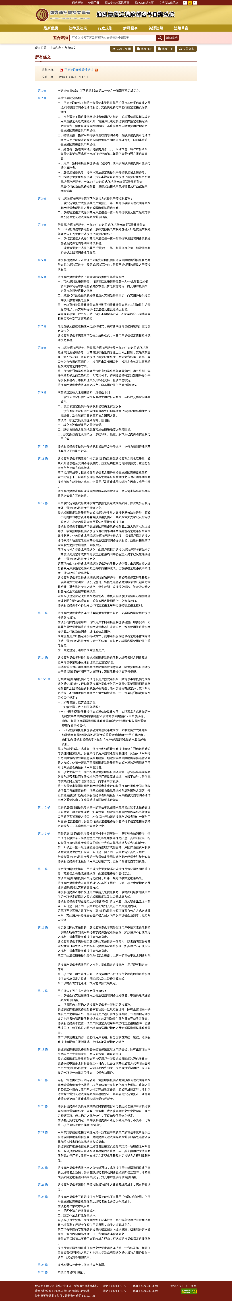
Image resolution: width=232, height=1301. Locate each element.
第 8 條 (42, 347)
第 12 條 (43, 503)
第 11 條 (43, 458)
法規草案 (181, 28)
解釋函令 (130, 28)
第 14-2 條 (44, 807)
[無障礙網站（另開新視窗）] (189, 1291)
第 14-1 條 (44, 679)
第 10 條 (43, 446)
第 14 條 (43, 657)
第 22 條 (43, 1167)
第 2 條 (42, 98)
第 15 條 (43, 868)
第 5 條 (42, 260)
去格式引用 (123, 48)
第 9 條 (42, 392)
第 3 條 (42, 198)
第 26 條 (43, 1272)
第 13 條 (43, 612)
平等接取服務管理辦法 (76, 69)
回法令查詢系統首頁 (117, 2)
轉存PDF (146, 48)
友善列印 (188, 48)
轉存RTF (167, 48)
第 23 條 (43, 1184)
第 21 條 (43, 1132)
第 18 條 (43, 1049)
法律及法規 (78, 28)
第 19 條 (43, 1080)
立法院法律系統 (168, 2)
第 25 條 (43, 1264)
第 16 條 (43, 927)
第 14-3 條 (44, 833)
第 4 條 (42, 224)
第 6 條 (42, 276)
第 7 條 (42, 326)
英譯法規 (156, 28)
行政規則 (105, 28)
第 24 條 (43, 1196)
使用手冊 (93, 2)
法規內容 (55, 47)
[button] (185, 2)
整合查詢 (60, 38)
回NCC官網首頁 (144, 2)
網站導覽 (77, 2)
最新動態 (51, 28)
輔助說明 (172, 37)
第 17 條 (43, 990)
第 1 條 (42, 90)
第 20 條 (43, 1106)
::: (68, 2)
